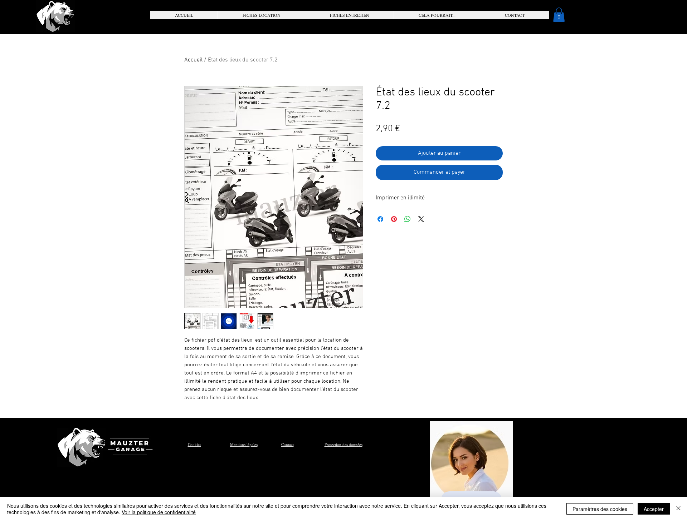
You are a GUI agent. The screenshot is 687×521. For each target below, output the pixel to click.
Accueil (193, 60)
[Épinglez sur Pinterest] (394, 219)
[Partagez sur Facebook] (380, 219)
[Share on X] (421, 219)
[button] (261, 15)
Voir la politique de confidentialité (159, 512)
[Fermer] (678, 508)
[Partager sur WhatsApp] (407, 219)
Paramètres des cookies (599, 508)
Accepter (654, 508)
